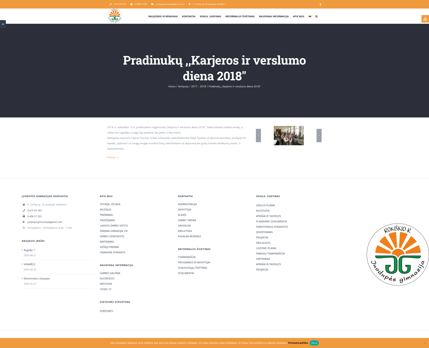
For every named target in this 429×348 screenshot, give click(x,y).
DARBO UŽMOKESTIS (112, 236)
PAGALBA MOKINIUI (189, 236)
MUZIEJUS (105, 209)
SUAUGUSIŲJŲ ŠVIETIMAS (192, 267)
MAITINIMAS (107, 241)
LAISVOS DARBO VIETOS (114, 225)
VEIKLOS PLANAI (265, 205)
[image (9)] (289, 135)
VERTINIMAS (263, 258)
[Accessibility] (425, 19)
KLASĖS (182, 214)
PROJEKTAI (262, 237)
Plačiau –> (113, 157)
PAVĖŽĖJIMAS (107, 220)
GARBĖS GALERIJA (110, 273)
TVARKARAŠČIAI (187, 257)
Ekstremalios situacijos (37, 278)
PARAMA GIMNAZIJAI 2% (114, 231)
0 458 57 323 (34, 216)
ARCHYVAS (106, 283)
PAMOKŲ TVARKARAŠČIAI (270, 253)
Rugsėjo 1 (29, 250)
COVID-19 (105, 289)
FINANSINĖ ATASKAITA (112, 252)
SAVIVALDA (184, 225)
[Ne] (424, 343)
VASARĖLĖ (29, 264)
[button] (316, 16)
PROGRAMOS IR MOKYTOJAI (194, 262)
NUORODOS (107, 278)
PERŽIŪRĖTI (106, 311)
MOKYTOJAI (184, 209)
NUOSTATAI (262, 210)
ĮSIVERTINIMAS (264, 232)
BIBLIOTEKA (185, 231)
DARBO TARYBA (187, 220)
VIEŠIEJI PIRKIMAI (109, 247)
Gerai (314, 342)
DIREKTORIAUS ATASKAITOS (272, 226)
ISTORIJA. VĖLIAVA (110, 204)
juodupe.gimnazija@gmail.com (44, 222)
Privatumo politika (298, 342)
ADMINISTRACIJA (187, 204)
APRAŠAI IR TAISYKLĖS (268, 216)
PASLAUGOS (263, 242)
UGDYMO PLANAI (266, 248)
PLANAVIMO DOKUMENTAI (271, 221)
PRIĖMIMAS (106, 214)
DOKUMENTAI (186, 273)
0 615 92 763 (34, 210)
